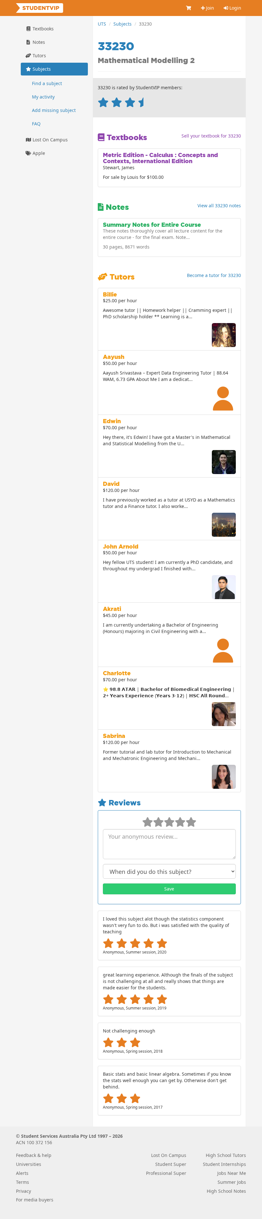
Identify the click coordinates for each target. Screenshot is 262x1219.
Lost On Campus (49, 140)
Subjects (122, 24)
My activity (43, 97)
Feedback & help (33, 1155)
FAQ (36, 124)
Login (234, 8)
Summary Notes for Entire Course (152, 225)
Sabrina (114, 736)
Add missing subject (54, 110)
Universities (28, 1164)
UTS (102, 24)
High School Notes (226, 1191)
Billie (110, 294)
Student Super (170, 1164)
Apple (38, 153)
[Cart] (188, 8)
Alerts (22, 1173)
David (111, 484)
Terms (22, 1182)
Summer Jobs (232, 1182)
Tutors (38, 55)
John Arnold (120, 546)
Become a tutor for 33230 (214, 275)
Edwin (112, 421)
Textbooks (42, 29)
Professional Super (166, 1173)
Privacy (23, 1191)
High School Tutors (226, 1155)
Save (169, 889)
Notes (38, 42)
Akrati (112, 609)
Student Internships (224, 1164)
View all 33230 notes (219, 205)
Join (209, 8)
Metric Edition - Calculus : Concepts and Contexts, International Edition (160, 158)
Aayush (113, 357)
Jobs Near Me (231, 1173)
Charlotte (117, 673)
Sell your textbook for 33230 (211, 136)
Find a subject (47, 83)
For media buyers (34, 1200)
